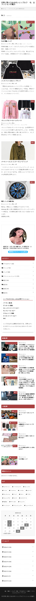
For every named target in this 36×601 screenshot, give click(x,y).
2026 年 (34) (7, 547)
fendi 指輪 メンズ (6, 41)
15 (14, 164)
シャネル (21, 490)
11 (14, 43)
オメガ (15, 498)
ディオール (13, 490)
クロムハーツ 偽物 (8, 313)
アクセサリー (8, 263)
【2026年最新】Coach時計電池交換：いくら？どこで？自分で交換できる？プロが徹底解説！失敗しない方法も (27, 370)
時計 (6, 280)
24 (22, 528)
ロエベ (22, 494)
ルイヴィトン (7, 486)
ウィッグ (6, 268)
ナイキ (5, 490)
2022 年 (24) (7, 566)
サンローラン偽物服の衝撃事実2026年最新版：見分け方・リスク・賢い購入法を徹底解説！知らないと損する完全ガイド (27, 397)
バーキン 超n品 (7, 303)
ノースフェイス (17, 486)
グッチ (15, 494)
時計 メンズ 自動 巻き (7, 201)
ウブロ (28, 494)
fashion (5, 501)
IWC (4, 318)
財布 (6, 288)
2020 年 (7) (6, 576)
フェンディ (29, 43)
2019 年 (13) (7, 581)
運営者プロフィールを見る (18, 252)
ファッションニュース (11, 276)
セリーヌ (29, 490)
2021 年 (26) (7, 571)
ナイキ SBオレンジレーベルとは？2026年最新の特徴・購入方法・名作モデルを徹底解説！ (27, 358)
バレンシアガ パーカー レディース (11, 120)
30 (18, 531)
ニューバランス (29, 505)
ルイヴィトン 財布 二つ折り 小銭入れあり (26, 436)
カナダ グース (23, 498)
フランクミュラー (18, 505)
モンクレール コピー (9, 310)
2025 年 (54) (7, 552)
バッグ (6, 272)
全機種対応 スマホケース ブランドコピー (26, 425)
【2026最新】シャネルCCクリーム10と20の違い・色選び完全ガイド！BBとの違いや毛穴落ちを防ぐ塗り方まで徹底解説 (27, 347)
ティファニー (7, 505)
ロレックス (27, 486)
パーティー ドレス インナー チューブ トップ (14, 161)
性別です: (27, 246)
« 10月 (5, 533)
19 (14, 204)
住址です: (6, 248)
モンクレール (7, 494)
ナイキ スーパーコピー (10, 316)
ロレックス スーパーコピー (11, 308)
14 (9, 525)
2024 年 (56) (7, 557)
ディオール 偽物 (8, 305)
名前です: (6, 246)
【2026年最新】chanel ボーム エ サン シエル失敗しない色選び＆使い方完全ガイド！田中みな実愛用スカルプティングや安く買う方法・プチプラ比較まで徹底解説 (27, 383)
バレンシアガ (24, 124)
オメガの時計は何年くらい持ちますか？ (27, 448)
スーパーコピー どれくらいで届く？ (26, 413)
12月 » (9, 533)
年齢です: (18, 246)
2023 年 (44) (7, 561)
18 (26, 525)
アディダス (13, 501)
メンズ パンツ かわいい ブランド (11, 80)
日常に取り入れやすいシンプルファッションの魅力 (14, 3)
